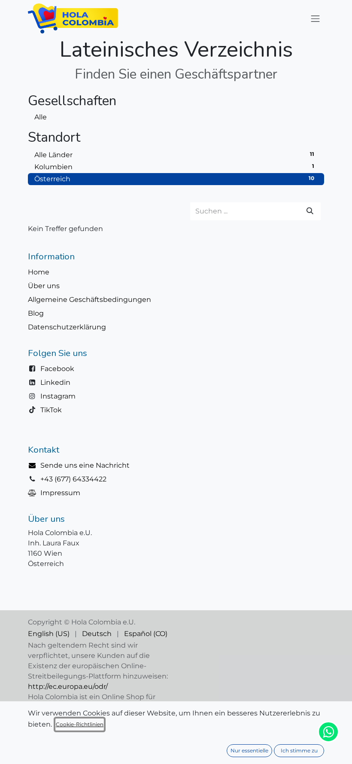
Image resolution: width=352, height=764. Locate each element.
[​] (34, 465)
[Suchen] (310, 211)
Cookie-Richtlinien (79, 724)
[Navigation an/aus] (315, 18)
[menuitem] (49, 633)
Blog (36, 313)
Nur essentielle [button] (249, 750)
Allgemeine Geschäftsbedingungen (89, 299)
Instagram (58, 396)
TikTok (51, 410)
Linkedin (55, 382)
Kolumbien (174, 167)
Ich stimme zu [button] (299, 750)
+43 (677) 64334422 (73, 479)
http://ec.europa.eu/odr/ (68, 686)
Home (38, 272)
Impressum (60, 493)
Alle (40, 117)
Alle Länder (174, 155)
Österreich (174, 179)
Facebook (57, 369)
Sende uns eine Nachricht (85, 465)
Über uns (44, 286)
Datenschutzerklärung (67, 327)
